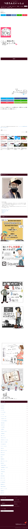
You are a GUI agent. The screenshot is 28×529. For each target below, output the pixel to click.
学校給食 (2, 463)
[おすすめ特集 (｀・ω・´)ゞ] (12, 241)
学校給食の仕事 (3, 465)
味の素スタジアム (3, 431)
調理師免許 (3, 484)
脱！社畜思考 (10, 6)
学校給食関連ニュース (4, 467)
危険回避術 (18, 6)
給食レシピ (3, 469)
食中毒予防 (3, 471)
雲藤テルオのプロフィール (3, 7)
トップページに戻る (16, 499)
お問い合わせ (8, 7)
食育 (2, 473)
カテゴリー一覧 (2, 6)
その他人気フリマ (3, 418)
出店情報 (2, 429)
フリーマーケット (3, 416)
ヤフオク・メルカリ (3, 446)
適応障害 (2, 490)
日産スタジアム (3, 437)
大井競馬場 (2, 433)
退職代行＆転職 (3, 486)
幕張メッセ (2, 435)
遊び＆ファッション (4, 488)
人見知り (2, 448)
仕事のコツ (3, 452)
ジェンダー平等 (3, 412)
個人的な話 (3, 454)
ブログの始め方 (21, 6)
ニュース (2, 414)
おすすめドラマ (3, 403)
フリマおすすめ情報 (4, 420)
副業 (2, 456)
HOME (11, 7)
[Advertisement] (14, 22)
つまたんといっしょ (21, 527)
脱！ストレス (6, 6)
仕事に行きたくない (14, 6)
